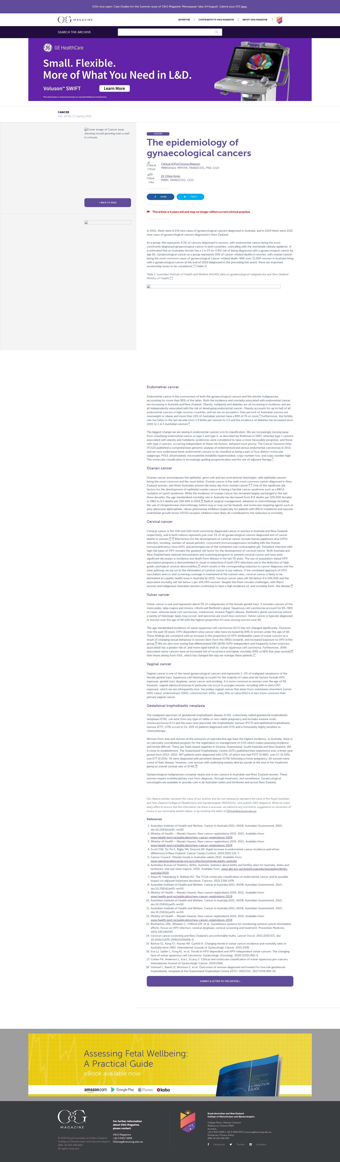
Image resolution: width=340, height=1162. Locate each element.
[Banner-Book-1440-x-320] (170, 1065)
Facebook (219, 1144)
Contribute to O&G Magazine (216, 19)
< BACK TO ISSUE (107, 202)
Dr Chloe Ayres (170, 176)
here (244, 6)
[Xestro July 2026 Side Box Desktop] (107, 282)
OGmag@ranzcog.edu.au (241, 811)
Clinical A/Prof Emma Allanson (180, 164)
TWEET (193, 197)
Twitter (240, 1144)
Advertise (184, 19)
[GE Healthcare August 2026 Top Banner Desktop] (170, 69)
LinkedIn (261, 1144)
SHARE (164, 197)
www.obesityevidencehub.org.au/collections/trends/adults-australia (194, 861)
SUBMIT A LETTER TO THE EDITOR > (220, 981)
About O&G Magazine (254, 19)
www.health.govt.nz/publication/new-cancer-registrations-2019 (191, 837)
